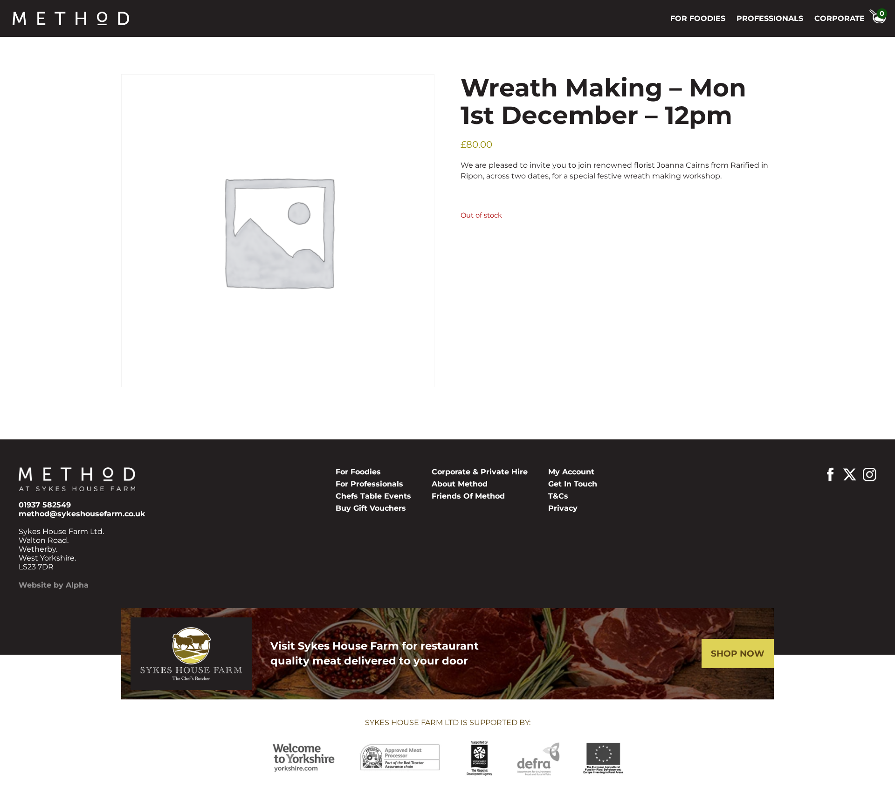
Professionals (770, 18)
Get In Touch (572, 483)
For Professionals (369, 483)
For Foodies (697, 18)
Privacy (563, 508)
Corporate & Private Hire (480, 471)
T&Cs (558, 496)
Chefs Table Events (373, 496)
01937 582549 (45, 504)
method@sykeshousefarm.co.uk (82, 513)
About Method (460, 483)
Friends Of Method (468, 496)
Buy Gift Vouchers (371, 508)
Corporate (839, 18)
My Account (571, 471)
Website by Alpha (54, 585)
